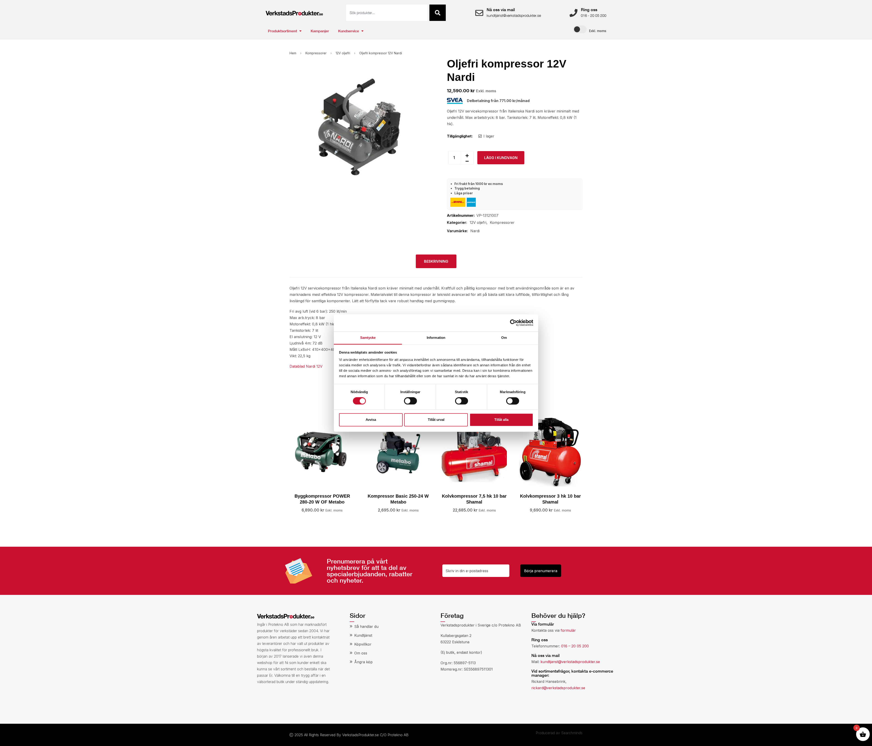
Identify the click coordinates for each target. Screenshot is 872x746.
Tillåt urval (436, 420)
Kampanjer (320, 31)
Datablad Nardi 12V (306, 366)
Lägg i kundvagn (501, 157)
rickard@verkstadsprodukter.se (558, 688)
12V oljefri (343, 53)
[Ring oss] (573, 13)
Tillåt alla (501, 420)
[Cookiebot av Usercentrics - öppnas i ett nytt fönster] (513, 322)
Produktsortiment (282, 31)
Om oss (360, 653)
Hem (293, 53)
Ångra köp (363, 662)
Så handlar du (366, 626)
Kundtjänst (363, 635)
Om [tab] (504, 337)
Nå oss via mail (501, 9)
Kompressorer (316, 53)
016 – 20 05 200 (575, 646)
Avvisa (371, 420)
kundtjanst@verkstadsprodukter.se (570, 661)
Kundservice (348, 31)
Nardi (475, 231)
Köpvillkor (363, 644)
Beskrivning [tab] (436, 261)
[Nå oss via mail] (479, 13)
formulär (568, 630)
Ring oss (589, 9)
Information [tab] (436, 337)
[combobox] (387, 13)
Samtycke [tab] (368, 337)
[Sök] (437, 13)
